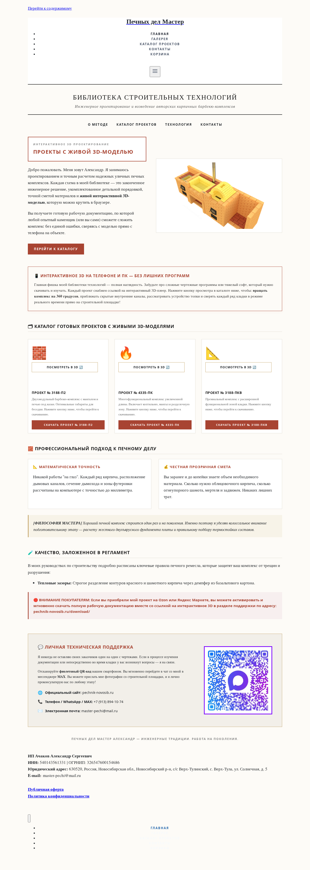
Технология (178, 124)
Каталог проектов (160, 44)
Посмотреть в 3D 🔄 (65, 367)
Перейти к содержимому (50, 8)
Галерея (159, 39)
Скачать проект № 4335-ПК (154, 425)
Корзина (160, 54)
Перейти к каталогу (56, 249)
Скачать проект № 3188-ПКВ (241, 425)
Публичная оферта (46, 789)
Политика (38, 796)
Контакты (160, 49)
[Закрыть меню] (29, 818)
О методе (98, 124)
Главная (160, 34)
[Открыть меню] (155, 71)
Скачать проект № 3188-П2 (68, 425)
